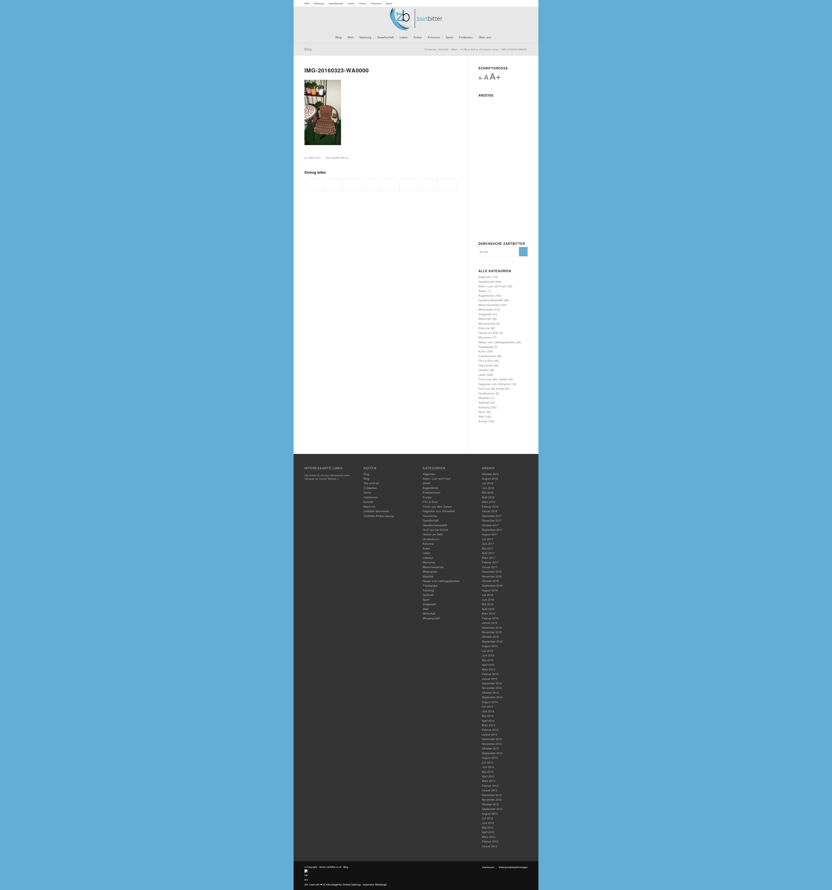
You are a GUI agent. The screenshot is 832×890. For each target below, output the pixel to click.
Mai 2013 (487, 772)
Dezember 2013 (492, 739)
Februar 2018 (490, 506)
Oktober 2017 (490, 525)
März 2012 (488, 837)
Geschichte (485, 365)
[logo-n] (416, 19)
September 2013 (492, 753)
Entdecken (370, 488)
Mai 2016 (487, 604)
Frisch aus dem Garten (492, 379)
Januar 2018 (489, 511)
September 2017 (492, 530)
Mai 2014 (487, 716)
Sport (389, 3)
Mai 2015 (487, 660)
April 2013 (488, 776)
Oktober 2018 (490, 474)
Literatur (483, 370)
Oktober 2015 (490, 637)
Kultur (362, 3)
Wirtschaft (484, 319)
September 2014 (492, 697)
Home (367, 492)
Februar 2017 (490, 562)
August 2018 (490, 478)
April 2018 (488, 497)
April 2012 (488, 832)
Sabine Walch (340, 157)
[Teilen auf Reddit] (428, 184)
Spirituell (483, 402)
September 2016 (492, 585)
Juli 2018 (487, 483)
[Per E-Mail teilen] (446, 184)
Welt (306, 3)
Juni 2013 (488, 767)
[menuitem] (308, 3)
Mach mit (369, 506)
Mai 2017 (487, 548)
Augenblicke (486, 295)
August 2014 (490, 702)
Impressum (371, 497)
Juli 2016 (487, 595)
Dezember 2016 (492, 571)
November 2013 (492, 744)
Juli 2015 (487, 651)
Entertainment (487, 356)
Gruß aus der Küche (491, 388)
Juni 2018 (488, 488)
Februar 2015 (490, 674)
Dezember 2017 (492, 516)
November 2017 (492, 520)
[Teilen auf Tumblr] (409, 184)
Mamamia (484, 337)
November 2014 (492, 688)
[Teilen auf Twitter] (333, 184)
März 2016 (488, 613)
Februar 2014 (490, 730)
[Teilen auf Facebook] (314, 184)
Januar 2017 (489, 567)
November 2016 (492, 576)
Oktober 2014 (490, 692)
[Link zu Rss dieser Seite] (518, 19)
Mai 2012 (487, 827)
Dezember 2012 (492, 795)
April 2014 (488, 720)
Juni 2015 (488, 655)
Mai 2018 (487, 492)
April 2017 (488, 553)
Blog (308, 49)
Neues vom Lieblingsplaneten (496, 342)
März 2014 (488, 725)
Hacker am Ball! (488, 333)
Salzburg (319, 3)
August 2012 (490, 813)
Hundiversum (486, 393)
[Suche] (496, 37)
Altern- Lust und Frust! (492, 286)
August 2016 (490, 590)
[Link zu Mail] (524, 19)
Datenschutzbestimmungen (513, 867)
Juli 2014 (487, 706)
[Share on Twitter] (352, 184)
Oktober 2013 (490, 748)
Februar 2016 (490, 618)
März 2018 (488, 502)
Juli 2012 (487, 818)
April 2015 (488, 665)
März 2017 (488, 558)
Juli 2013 (487, 762)
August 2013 (490, 758)
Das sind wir (371, 483)
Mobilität (483, 398)
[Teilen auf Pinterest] (371, 184)
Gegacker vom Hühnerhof (494, 384)
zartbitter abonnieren (376, 511)
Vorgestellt (485, 314)
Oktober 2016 (490, 581)
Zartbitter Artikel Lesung (379, 516)
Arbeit (482, 291)
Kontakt (368, 502)
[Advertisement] (503, 164)
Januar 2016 (489, 623)
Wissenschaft (487, 323)
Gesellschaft (336, 3)
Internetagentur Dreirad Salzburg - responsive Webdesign (356, 884)
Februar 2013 (490, 786)
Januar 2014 (489, 734)
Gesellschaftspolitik (490, 300)
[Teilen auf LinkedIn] (390, 184)
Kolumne (376, 3)
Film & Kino (485, 360)
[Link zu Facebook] (511, 19)
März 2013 (488, 781)
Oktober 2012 (490, 804)
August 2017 (490, 534)
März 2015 (488, 669)
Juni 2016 (488, 599)
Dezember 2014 (492, 683)
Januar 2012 (489, 846)
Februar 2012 (490, 841)
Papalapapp (485, 347)
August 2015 (490, 646)
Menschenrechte (488, 305)
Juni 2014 (488, 711)
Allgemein (484, 277)
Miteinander (485, 309)
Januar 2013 (489, 790)
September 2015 (492, 641)
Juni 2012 (488, 823)
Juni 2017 (488, 544)
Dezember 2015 (492, 627)
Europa (482, 421)
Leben (351, 3)
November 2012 (492, 799)
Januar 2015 (489, 679)
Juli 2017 (487, 539)
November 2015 (492, 632)
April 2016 (488, 609)
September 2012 (492, 809)
